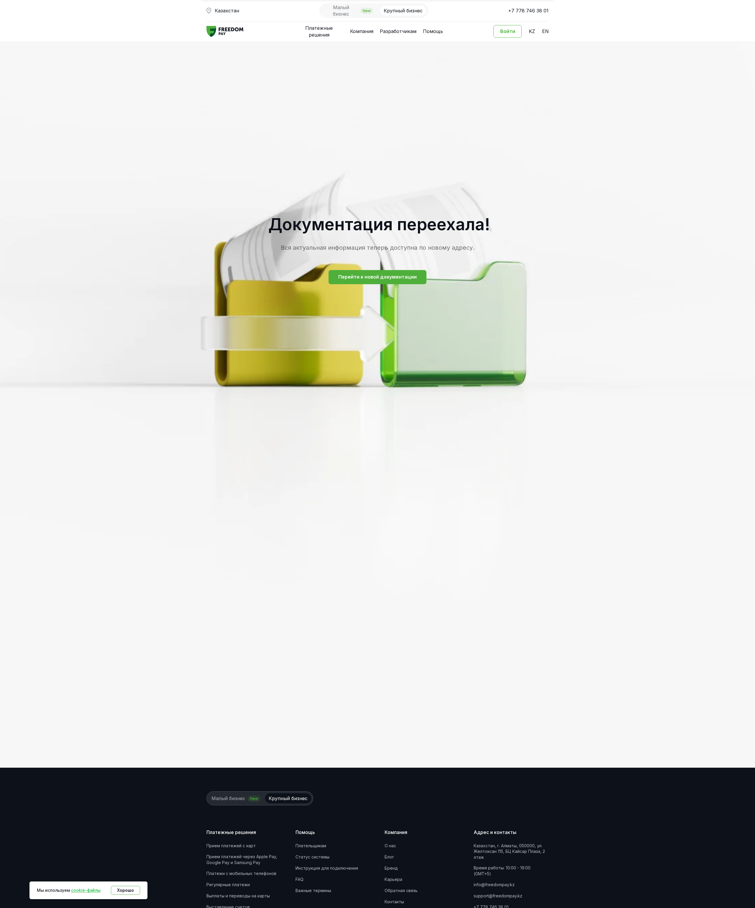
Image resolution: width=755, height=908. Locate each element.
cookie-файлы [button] (86, 890)
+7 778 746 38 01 (528, 11)
